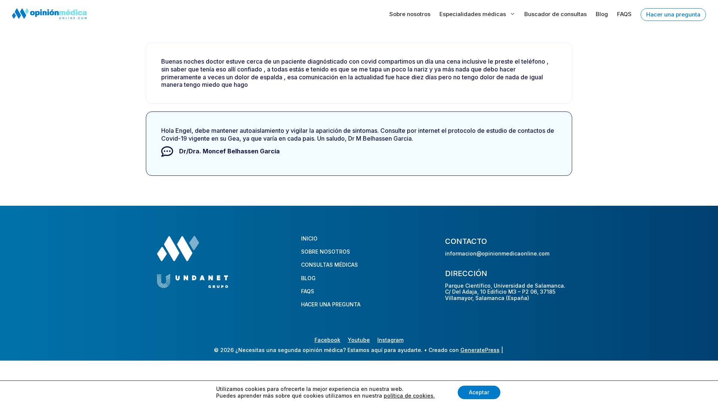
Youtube (359, 340)
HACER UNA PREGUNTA (330, 304)
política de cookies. (409, 395)
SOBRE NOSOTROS (325, 251)
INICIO (309, 238)
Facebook (327, 340)
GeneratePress (480, 350)
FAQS (624, 14)
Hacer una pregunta (673, 14)
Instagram (390, 340)
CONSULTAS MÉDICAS (329, 264)
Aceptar (479, 392)
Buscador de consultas (555, 14)
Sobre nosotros (409, 14)
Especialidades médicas (472, 14)
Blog (602, 14)
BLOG (308, 278)
